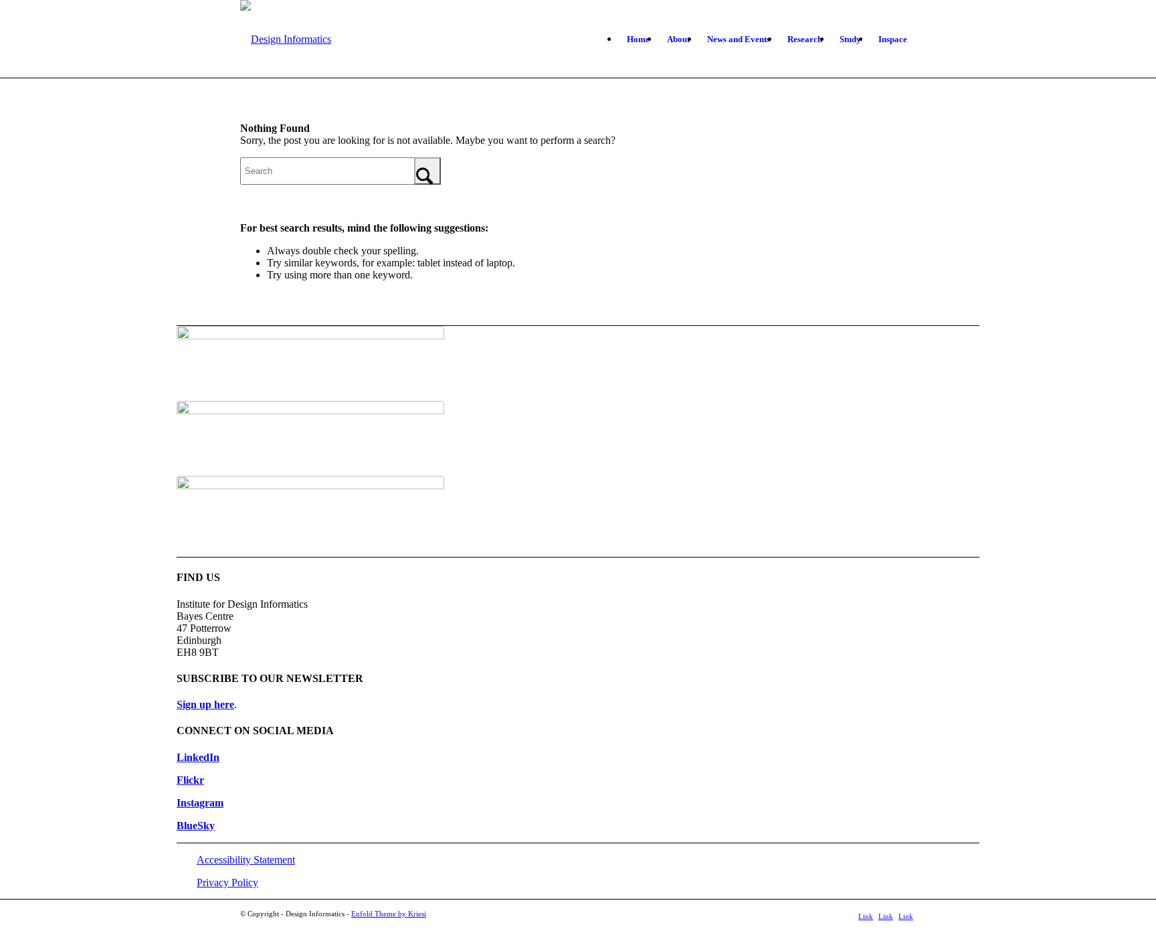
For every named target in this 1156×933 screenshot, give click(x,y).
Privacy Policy (227, 882)
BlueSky (196, 825)
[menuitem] (638, 39)
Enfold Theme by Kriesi (388, 914)
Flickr (190, 780)
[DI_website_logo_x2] (285, 39)
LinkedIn (198, 757)
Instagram (200, 803)
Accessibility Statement (246, 859)
